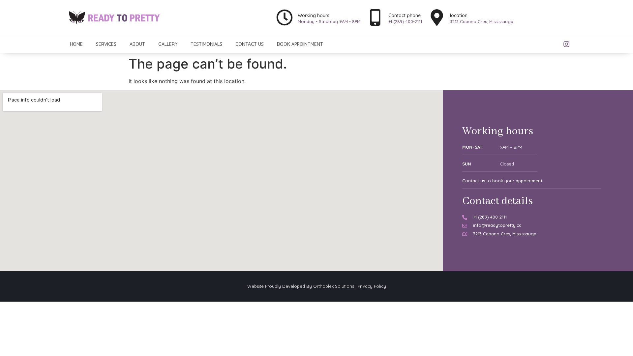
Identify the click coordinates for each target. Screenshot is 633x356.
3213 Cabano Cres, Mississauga (481, 21)
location (458, 15)
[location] (437, 17)
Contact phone (404, 15)
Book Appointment (300, 44)
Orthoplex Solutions (333, 286)
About (137, 44)
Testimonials (206, 44)
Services (106, 44)
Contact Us (249, 44)
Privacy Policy (372, 286)
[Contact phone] (375, 17)
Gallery (167, 44)
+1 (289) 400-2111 (405, 21)
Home (76, 44)
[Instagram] (566, 44)
